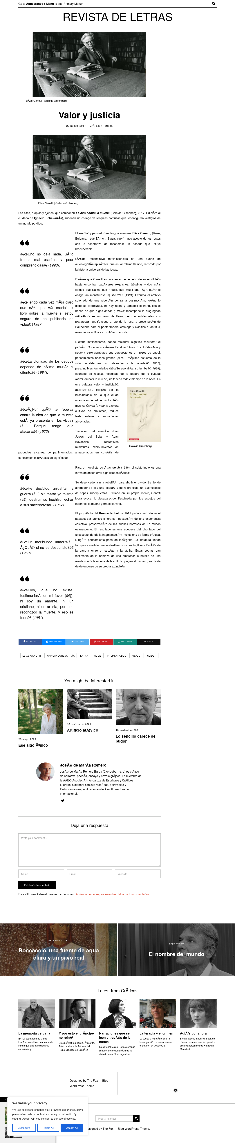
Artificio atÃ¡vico (82, 730)
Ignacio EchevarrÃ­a (60, 655)
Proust (136, 655)
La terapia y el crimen (156, 1033)
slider (151, 655)
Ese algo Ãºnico (33, 745)
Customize (24, 1128)
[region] (47, 1116)
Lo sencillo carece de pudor (136, 738)
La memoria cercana (34, 1033)
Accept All (72, 1128)
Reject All (48, 1128)
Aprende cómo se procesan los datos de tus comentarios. (113, 894)
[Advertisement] (117, 1115)
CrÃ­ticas (95, 125)
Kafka (84, 655)
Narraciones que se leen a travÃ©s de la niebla (115, 1037)
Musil (98, 655)
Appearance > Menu (40, 3)
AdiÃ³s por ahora (193, 1033)
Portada (108, 125)
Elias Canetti (31, 655)
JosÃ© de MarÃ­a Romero (83, 765)
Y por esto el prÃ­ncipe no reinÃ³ (76, 1035)
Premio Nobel (116, 655)
